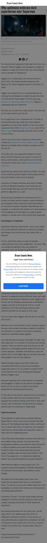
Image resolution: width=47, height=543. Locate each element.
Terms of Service (35, 263)
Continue (23, 286)
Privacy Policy (8, 269)
